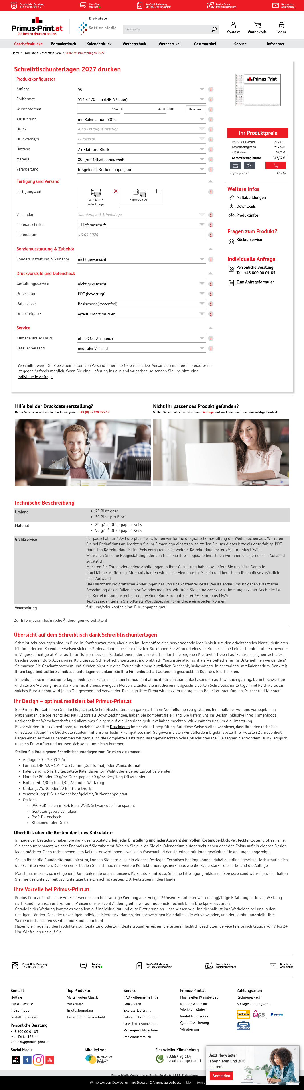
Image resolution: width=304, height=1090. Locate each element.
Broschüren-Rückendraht (86, 1017)
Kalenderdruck (99, 43)
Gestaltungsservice (25, 1017)
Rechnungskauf (248, 997)
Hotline (16, 997)
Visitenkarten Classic (82, 997)
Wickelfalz (75, 1003)
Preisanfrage (20, 1010)
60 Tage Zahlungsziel (253, 1003)
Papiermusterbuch (137, 1037)
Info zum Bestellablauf (141, 1017)
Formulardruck (63, 43)
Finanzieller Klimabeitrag (199, 997)
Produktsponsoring (194, 1016)
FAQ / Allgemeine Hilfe (141, 997)
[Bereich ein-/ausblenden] (211, 181)
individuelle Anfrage (35, 376)
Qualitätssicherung (194, 1022)
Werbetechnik (134, 43)
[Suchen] (214, 29)
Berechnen (196, 109)
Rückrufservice (249, 239)
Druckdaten (120, 726)
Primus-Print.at (34, 709)
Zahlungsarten (249, 990)
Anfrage (208, 412)
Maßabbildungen (251, 197)
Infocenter (275, 43)
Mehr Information (198, 1082)
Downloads (246, 206)
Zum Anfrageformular (255, 281)
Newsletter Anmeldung (141, 1023)
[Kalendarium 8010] (257, 89)
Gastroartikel (205, 43)
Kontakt (17, 990)
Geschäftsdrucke (28, 43)
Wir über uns (189, 1029)
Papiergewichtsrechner (141, 1030)
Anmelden (221, 1075)
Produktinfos (248, 215)
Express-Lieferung (137, 1010)
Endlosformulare (80, 1010)
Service (240, 43)
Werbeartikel (170, 43)
